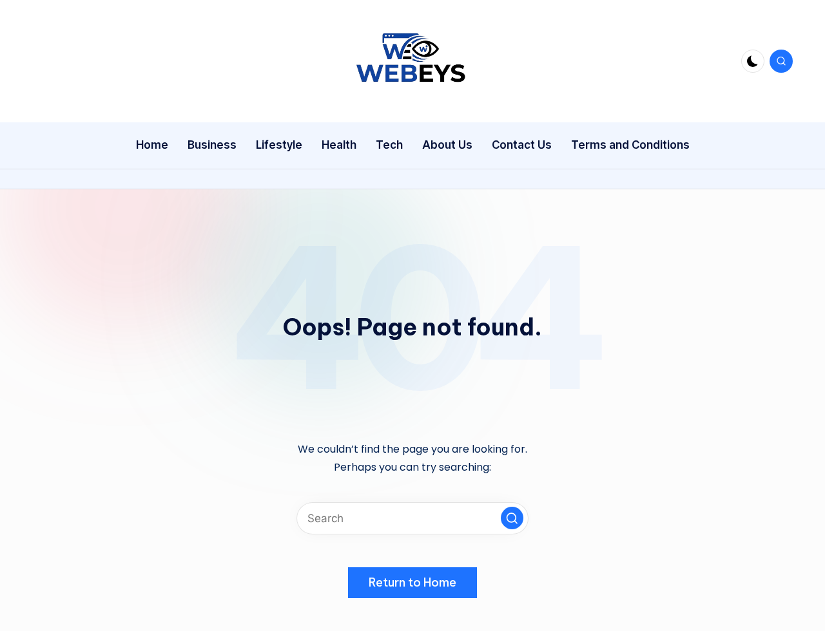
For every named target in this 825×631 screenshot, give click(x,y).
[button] (512, 518)
